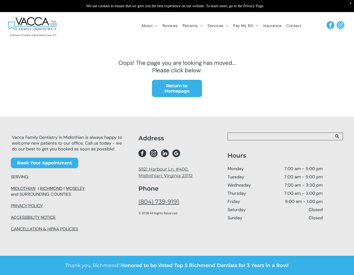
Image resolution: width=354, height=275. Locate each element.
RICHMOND (51, 188)
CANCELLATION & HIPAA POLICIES (44, 229)
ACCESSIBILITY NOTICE (33, 217)
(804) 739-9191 (158, 201)
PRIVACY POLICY (27, 206)
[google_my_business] (176, 153)
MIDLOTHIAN (23, 188)
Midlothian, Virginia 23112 (165, 175)
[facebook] (330, 25)
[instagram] (340, 25)
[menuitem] (149, 25)
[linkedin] (165, 153)
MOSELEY (75, 188)
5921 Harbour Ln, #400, (163, 169)
